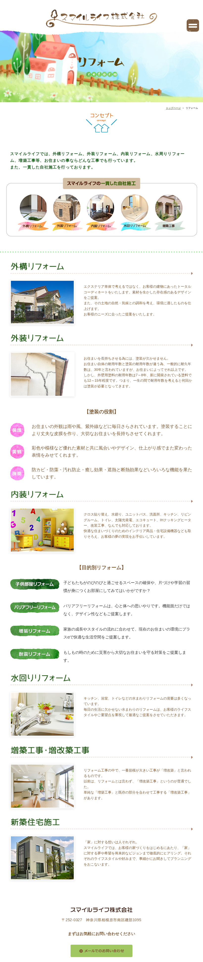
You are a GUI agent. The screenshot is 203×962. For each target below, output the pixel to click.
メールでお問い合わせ (101, 951)
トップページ (173, 108)
